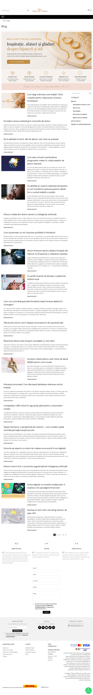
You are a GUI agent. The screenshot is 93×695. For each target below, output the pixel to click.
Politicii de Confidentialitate (44, 606)
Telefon (35, 587)
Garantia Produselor (30, 652)
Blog (8, 21)
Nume (34, 574)
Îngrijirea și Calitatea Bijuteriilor (81, 124)
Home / (5, 21)
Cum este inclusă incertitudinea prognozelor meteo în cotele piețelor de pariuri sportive (45, 160)
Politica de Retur (29, 650)
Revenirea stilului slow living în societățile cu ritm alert (29, 340)
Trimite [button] (46, 612)
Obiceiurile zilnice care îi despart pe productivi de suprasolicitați (33, 322)
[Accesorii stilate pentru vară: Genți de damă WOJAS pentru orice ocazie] (13, 365)
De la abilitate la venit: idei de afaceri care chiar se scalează (31, 139)
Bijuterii (73, 101)
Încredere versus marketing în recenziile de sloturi (27, 121)
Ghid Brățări (76, 111)
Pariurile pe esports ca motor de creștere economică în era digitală (34, 448)
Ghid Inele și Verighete (80, 114)
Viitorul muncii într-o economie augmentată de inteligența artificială (35, 466)
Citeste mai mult (31, 116)
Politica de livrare (7, 654)
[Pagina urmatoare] (66, 535)
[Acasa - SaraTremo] (41, 10)
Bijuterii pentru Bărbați (80, 117)
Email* (34, 568)
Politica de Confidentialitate (10, 652)
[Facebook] (39, 627)
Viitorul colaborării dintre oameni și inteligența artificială (30, 214)
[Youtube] (46, 627)
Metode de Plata (29, 648)
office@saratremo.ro (76, 626)
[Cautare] (28, 10)
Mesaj (34, 593)
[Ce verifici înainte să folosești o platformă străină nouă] (13, 282)
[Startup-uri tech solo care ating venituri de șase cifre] (13, 516)
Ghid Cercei (76, 108)
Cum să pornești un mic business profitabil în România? (29, 232)
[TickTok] (50, 627)
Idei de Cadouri (76, 121)
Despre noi (6, 648)
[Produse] (3, 17)
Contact (5, 656)
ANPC (26, 654)
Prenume (35, 581)
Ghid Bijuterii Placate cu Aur (81, 104)
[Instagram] (53, 627)
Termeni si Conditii (8, 650)
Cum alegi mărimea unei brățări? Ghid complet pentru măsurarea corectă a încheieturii (45, 97)
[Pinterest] (43, 627)
